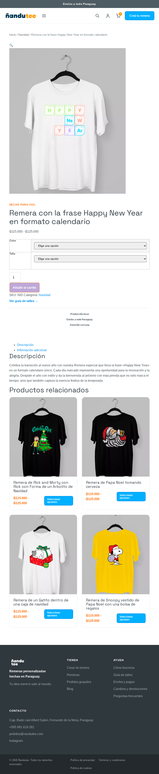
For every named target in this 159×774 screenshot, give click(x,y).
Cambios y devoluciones (130, 689)
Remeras (73, 675)
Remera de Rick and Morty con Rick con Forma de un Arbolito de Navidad (43, 486)
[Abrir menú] (44, 16)
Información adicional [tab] (32, 350)
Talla (12, 253)
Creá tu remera (140, 15)
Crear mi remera (78, 667)
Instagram (16, 740)
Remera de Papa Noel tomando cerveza (113, 484)
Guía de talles (122, 675)
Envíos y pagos (124, 682)
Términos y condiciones (112, 760)
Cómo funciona (123, 667)
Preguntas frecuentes (128, 696)
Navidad (23, 34)
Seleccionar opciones (53, 500)
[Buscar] (97, 16)
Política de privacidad (82, 760)
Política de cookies (81, 768)
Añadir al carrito (24, 287)
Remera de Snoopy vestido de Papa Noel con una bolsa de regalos (112, 604)
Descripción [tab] (25, 345)
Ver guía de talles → (23, 301)
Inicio (12, 34)
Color (13, 240)
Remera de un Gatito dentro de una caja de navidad (40, 602)
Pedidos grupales (79, 682)
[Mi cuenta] (108, 16)
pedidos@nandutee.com (26, 734)
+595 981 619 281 (21, 727)
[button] (11, 45)
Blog (70, 689)
